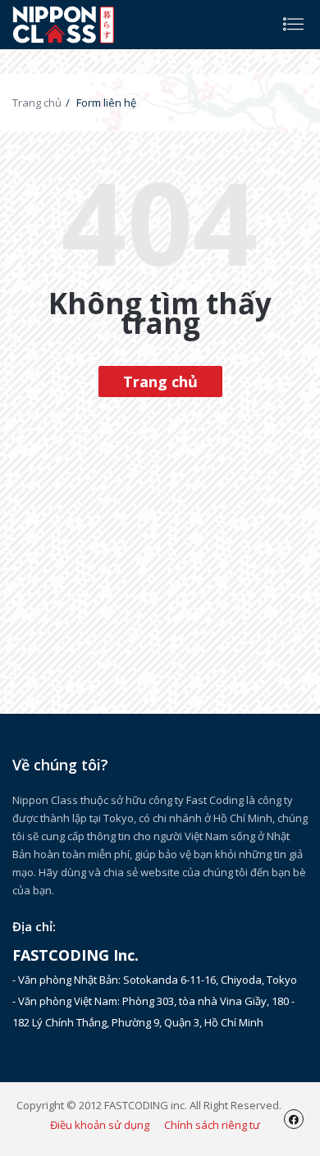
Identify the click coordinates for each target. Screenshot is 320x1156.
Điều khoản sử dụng (99, 1124)
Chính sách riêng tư (212, 1124)
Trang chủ (37, 102)
